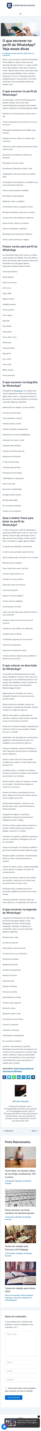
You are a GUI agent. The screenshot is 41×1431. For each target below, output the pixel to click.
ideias (12, 688)
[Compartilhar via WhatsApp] (14, 1077)
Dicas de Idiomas (27, 1295)
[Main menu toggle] (20, 13)
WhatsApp (18, 391)
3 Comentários (10, 1253)
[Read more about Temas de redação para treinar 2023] (20, 1273)
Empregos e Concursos (13, 1298)
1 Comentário (9, 1181)
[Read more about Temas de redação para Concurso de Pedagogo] (20, 1234)
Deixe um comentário (12, 1295)
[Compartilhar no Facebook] (4, 1077)
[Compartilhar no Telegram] (28, 1077)
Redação (18, 1181)
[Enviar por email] (24, 1077)
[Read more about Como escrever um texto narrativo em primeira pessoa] (20, 1198)
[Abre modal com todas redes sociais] (33, 1077)
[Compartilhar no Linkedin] (19, 1077)
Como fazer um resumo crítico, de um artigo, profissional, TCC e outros (20, 1173)
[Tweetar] (9, 1077)
